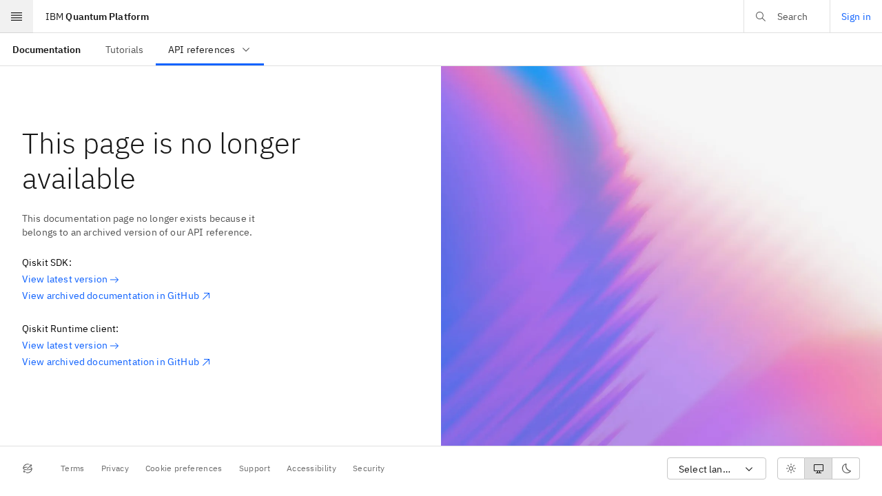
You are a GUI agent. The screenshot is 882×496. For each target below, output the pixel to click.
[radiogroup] (818, 468)
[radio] (791, 468)
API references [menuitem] (201, 49)
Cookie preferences (184, 468)
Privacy (115, 468)
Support (254, 468)
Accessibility (311, 468)
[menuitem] (46, 49)
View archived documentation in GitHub (110, 295)
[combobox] (717, 468)
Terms (73, 468)
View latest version (64, 279)
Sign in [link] (856, 16)
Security (369, 468)
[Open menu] (16, 16)
